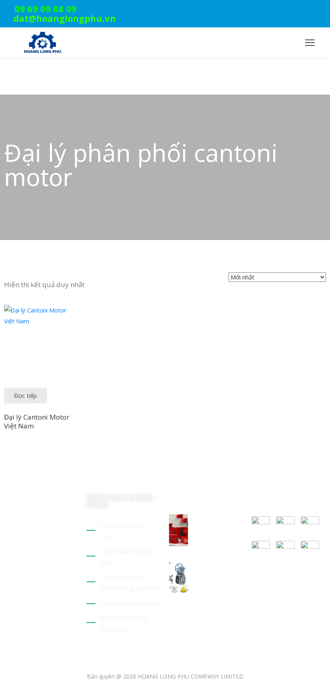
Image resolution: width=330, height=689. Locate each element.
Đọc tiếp (25, 395)
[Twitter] (286, 10)
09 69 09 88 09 (45, 8)
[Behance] (7, 603)
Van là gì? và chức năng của (216, 571)
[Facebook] (311, 10)
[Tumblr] (63, 592)
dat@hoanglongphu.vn (64, 18)
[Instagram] (323, 10)
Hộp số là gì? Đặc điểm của (217, 524)
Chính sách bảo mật (130, 603)
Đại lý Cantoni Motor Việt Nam (36, 421)
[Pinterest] (298, 10)
